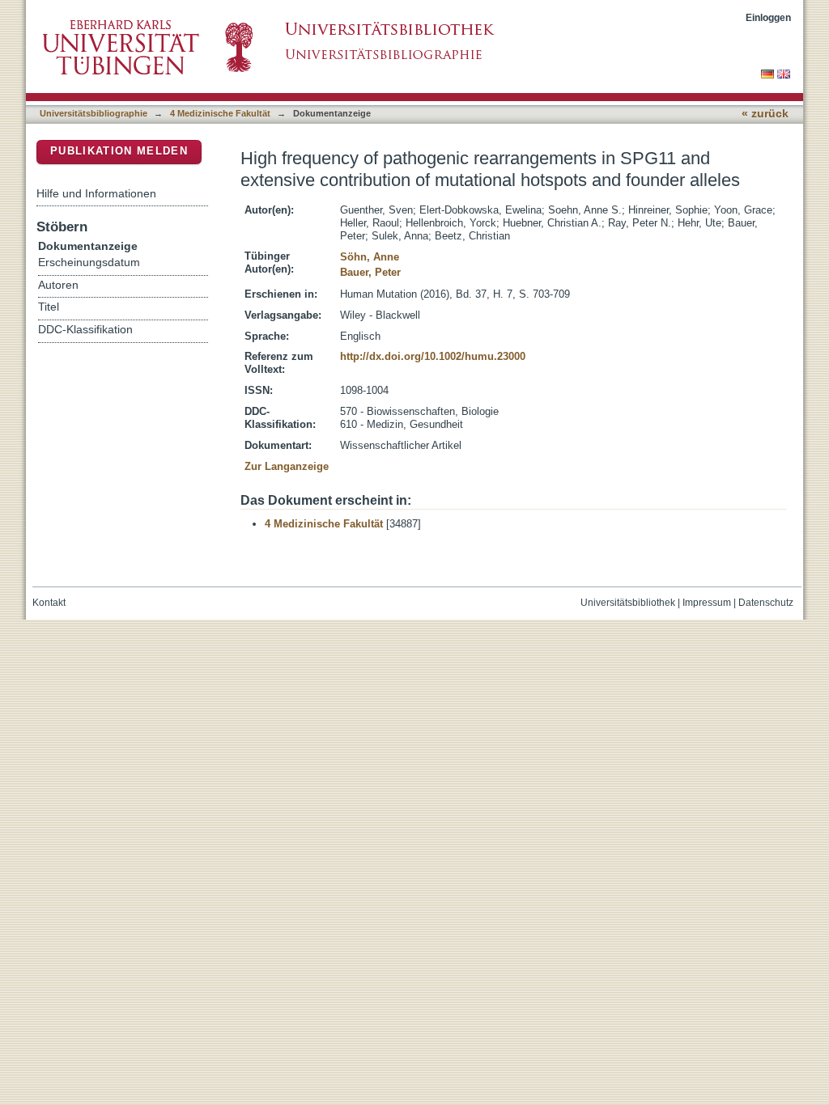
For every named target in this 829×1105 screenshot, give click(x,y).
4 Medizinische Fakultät (220, 113)
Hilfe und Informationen (96, 193)
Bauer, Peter (370, 272)
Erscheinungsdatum (89, 262)
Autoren (58, 285)
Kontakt (49, 602)
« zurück (765, 114)
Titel (48, 307)
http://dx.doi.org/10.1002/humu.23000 (432, 356)
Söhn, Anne (369, 257)
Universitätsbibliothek (627, 602)
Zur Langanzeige (286, 466)
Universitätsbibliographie (93, 113)
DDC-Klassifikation (85, 330)
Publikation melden (119, 151)
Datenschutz (765, 602)
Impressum (706, 602)
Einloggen (768, 17)
